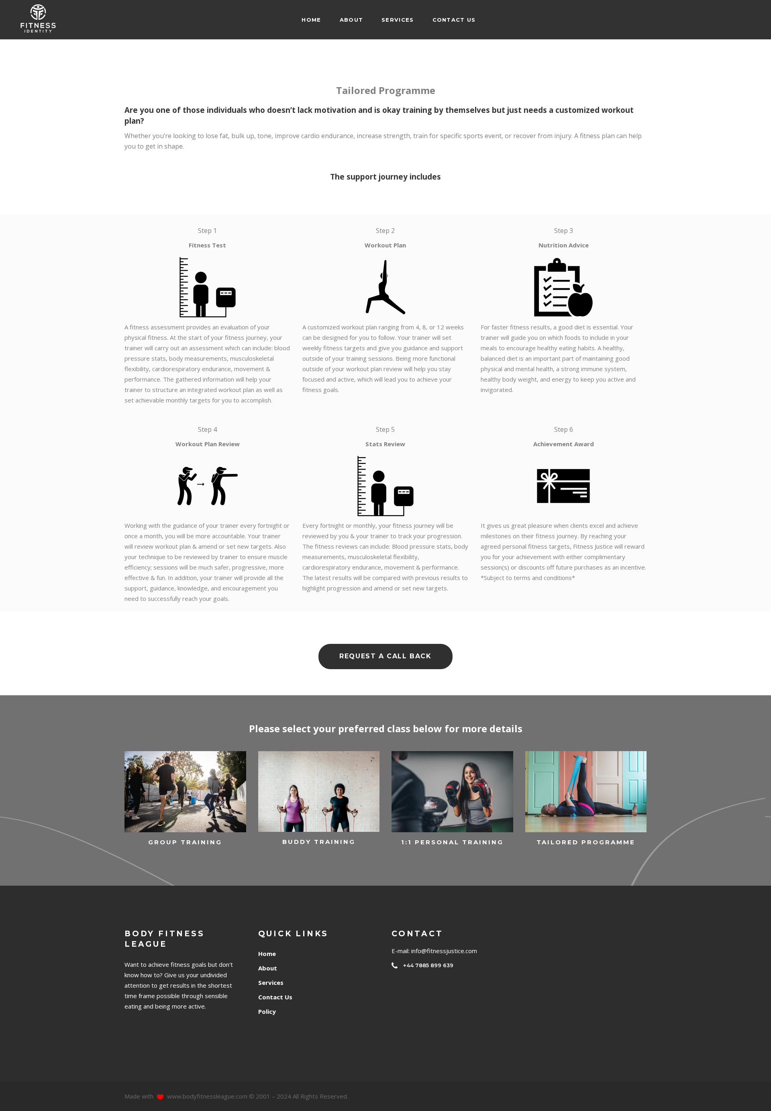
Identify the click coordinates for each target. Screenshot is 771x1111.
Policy (267, 1011)
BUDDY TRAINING (318, 842)
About (267, 968)
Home (267, 954)
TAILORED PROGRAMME (585, 842)
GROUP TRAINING (185, 842)
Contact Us (275, 997)
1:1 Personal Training (452, 842)
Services (271, 982)
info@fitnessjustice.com (444, 951)
